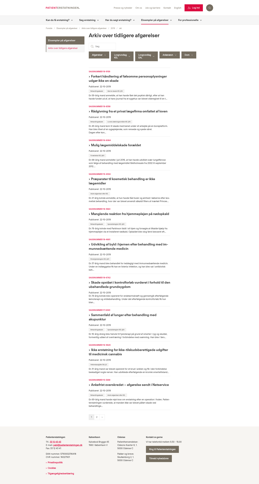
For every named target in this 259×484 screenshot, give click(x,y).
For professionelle (188, 20)
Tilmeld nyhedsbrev (159, 458)
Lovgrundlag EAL (144, 56)
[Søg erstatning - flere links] (97, 20)
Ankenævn (168, 55)
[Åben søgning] (209, 7)
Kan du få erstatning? (57, 20)
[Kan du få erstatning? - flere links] (71, 20)
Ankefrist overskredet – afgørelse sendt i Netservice (130, 385)
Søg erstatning (87, 20)
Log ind (196, 7)
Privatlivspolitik (55, 462)
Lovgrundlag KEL (120, 56)
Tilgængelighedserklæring (61, 473)
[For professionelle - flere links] (200, 20)
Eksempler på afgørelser (154, 20)
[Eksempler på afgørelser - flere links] (170, 20)
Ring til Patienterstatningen (162, 449)
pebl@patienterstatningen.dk (67, 445)
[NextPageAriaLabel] (102, 417)
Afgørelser (97, 55)
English (177, 8)
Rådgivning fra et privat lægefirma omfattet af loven (129, 111)
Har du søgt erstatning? (118, 20)
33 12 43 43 (55, 442)
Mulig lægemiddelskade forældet (116, 145)
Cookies (52, 468)
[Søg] (92, 46)
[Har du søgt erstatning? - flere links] (133, 20)
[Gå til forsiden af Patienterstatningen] (79, 8)
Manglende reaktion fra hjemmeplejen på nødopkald (130, 214)
